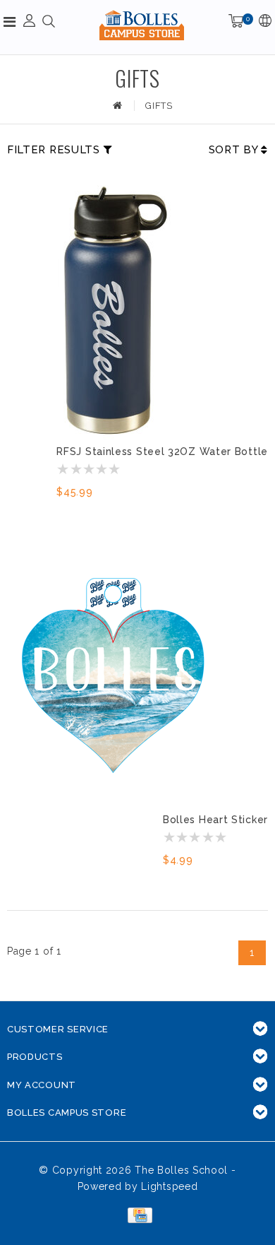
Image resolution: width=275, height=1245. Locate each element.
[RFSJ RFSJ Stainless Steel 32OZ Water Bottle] (113, 309)
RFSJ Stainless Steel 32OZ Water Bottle (162, 451)
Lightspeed (169, 1186)
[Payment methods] (137, 1214)
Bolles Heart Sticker (215, 819)
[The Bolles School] (141, 25)
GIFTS (159, 105)
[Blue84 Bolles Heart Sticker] (113, 677)
